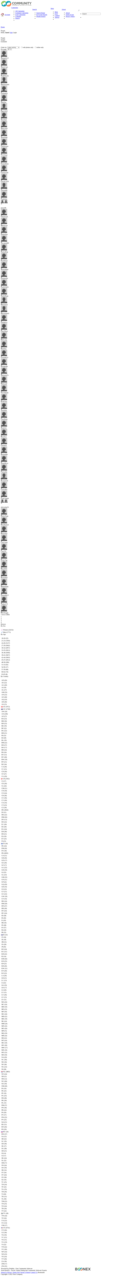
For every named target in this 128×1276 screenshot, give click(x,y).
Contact (57, 15)
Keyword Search (41, 15)
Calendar (18, 16)
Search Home (40, 13)
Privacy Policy (70, 16)
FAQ (56, 14)
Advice (57, 17)
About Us (4, 1272)
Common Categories (21, 13)
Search (17, 18)
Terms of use (70, 15)
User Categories (20, 15)
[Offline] (1, 203)
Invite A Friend (25, 1272)
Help (56, 12)
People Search (40, 16)
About (68, 13)
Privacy (9, 1272)
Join (11, 32)
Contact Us (34, 1272)
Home (3, 27)
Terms (14, 1272)
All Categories (19, 11)
